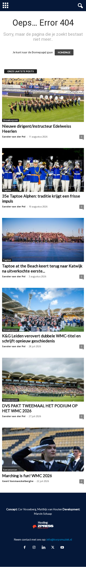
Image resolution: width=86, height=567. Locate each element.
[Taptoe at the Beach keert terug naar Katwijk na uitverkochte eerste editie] (43, 240)
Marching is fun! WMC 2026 (27, 475)
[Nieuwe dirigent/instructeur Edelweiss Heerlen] (43, 100)
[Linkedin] (43, 547)
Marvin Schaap (43, 513)
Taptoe (7, 190)
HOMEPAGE (64, 52)
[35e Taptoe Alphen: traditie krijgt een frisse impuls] (43, 170)
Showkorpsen (10, 120)
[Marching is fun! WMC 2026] (43, 449)
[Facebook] (24, 547)
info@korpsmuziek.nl (59, 539)
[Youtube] (61, 547)
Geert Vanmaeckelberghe (17, 481)
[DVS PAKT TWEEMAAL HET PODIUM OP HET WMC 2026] (43, 380)
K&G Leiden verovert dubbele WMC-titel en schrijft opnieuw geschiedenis (41, 338)
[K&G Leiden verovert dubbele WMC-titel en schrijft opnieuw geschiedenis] (43, 310)
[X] (52, 547)
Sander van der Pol (13, 136)
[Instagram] (34, 547)
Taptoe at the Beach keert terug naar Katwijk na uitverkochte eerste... (42, 268)
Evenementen (10, 469)
